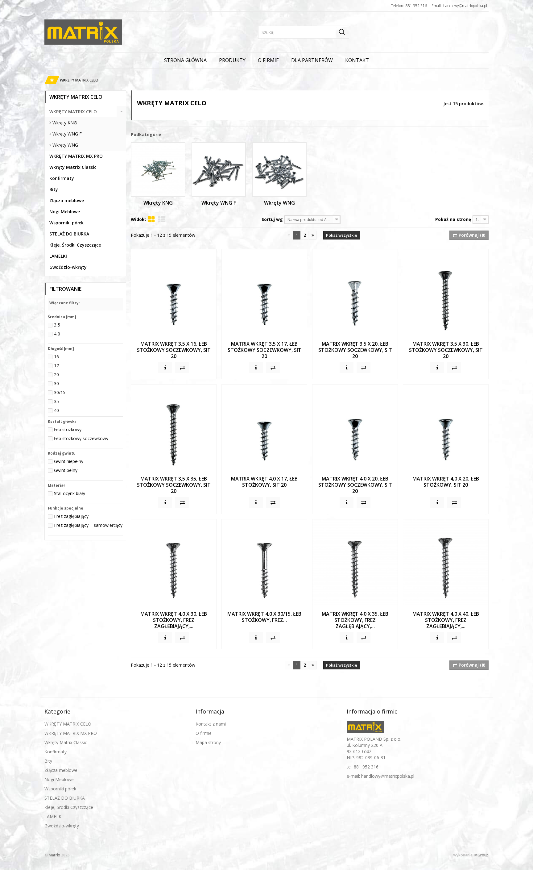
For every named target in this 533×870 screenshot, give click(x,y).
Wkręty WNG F (67, 134)
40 (56, 410)
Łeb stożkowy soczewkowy (81, 438)
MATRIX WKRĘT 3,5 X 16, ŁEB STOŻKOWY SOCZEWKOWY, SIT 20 (174, 350)
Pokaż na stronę (453, 219)
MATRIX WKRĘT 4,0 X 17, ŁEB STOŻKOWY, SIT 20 (264, 482)
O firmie (268, 60)
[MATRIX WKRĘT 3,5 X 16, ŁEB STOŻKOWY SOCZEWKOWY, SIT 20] (173, 292)
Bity (53, 189)
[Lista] (161, 219)
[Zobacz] (165, 367)
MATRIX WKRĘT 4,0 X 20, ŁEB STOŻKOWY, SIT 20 (445, 482)
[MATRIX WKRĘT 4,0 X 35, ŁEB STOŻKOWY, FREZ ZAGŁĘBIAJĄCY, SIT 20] (355, 562)
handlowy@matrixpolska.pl (465, 5)
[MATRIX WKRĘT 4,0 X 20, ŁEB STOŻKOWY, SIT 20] (445, 427)
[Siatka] (151, 219)
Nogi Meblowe (64, 211)
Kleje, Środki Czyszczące (75, 245)
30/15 (59, 392)
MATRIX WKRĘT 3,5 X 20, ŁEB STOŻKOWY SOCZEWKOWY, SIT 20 (355, 350)
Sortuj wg (272, 219)
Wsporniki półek (66, 223)
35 (56, 401)
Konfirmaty (61, 178)
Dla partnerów (312, 60)
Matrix (54, 855)
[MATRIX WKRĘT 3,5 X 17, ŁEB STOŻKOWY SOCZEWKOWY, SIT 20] (264, 292)
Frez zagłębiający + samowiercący (88, 525)
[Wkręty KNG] (158, 169)
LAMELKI (58, 256)
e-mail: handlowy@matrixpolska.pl (380, 776)
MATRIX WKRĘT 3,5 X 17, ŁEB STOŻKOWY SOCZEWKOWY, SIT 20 (264, 350)
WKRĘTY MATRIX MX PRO (76, 156)
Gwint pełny (65, 470)
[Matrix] (77, 32)
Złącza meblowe (66, 200)
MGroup (481, 855)
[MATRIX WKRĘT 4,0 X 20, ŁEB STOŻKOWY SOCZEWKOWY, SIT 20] (355, 427)
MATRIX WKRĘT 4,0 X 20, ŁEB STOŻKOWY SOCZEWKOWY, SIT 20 (355, 485)
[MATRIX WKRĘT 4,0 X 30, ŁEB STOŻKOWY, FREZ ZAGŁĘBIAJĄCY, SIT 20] (173, 562)
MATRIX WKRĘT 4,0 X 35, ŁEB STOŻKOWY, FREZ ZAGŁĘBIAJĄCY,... (355, 620)
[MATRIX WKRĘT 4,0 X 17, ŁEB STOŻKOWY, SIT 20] (264, 427)
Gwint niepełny (68, 461)
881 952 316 (416, 5)
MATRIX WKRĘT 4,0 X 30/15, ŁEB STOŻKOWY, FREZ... (264, 617)
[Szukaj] (342, 32)
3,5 (57, 325)
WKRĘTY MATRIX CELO (73, 111)
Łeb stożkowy (67, 429)
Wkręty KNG (64, 123)
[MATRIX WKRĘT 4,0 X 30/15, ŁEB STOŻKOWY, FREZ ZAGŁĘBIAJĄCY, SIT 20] (264, 562)
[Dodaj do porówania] (182, 367)
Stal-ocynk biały (69, 493)
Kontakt (357, 60)
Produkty (232, 60)
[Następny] (312, 235)
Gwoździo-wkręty (68, 267)
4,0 (57, 334)
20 (56, 374)
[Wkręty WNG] (279, 169)
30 (56, 383)
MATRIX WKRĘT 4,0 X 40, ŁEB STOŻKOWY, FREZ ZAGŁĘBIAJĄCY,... (445, 620)
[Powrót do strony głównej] (50, 80)
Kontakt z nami (211, 724)
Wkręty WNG (65, 145)
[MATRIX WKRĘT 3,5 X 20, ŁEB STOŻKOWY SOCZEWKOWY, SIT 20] (355, 292)
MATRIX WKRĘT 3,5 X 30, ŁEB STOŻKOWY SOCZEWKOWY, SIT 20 (446, 350)
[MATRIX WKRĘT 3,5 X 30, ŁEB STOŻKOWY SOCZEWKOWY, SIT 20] (445, 292)
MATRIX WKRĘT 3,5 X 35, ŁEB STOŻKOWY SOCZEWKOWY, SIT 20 (174, 485)
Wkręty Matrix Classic (72, 167)
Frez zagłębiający (71, 516)
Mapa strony (208, 742)
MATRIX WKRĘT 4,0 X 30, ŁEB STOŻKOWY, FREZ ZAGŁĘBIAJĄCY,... (173, 620)
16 (56, 357)
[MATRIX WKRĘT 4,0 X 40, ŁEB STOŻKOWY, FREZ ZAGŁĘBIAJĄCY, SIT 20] (445, 562)
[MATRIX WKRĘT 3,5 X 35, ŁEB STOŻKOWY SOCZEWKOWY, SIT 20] (173, 427)
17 (56, 365)
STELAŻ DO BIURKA (69, 234)
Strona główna (185, 60)
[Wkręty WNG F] (219, 169)
